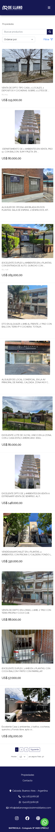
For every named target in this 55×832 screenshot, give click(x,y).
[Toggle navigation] (49, 8)
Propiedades (8, 24)
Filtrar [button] (46, 39)
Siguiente (34, 749)
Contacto (27, 780)
